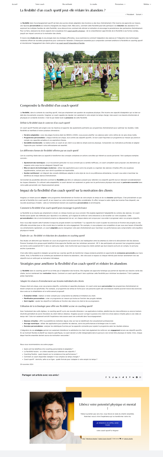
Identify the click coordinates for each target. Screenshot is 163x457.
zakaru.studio (128, 438)
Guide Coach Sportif (104, 438)
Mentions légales (91, 438)
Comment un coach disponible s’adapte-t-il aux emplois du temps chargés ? (52, 357)
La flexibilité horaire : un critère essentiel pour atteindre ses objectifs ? (50, 351)
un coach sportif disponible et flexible (70, 43)
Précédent (130, 14)
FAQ (83, 438)
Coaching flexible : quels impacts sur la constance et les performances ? (50, 354)
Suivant (138, 14)
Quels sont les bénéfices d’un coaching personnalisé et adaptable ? (48, 349)
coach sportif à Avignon (76, 31)
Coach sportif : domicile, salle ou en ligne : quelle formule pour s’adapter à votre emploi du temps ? (60, 359)
